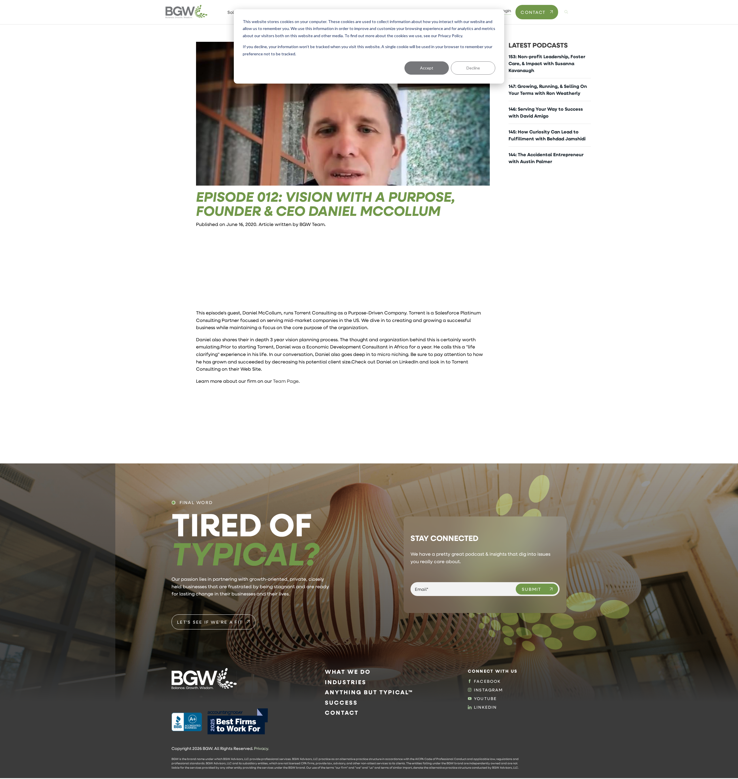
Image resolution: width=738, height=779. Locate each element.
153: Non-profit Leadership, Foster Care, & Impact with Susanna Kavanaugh (547, 63)
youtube (485, 698)
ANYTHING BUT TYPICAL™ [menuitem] (369, 692)
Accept (426, 67)
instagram (488, 690)
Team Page (286, 381)
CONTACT (533, 12)
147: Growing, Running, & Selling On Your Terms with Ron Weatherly (548, 89)
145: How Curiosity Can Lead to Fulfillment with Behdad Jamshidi (547, 135)
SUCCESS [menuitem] (341, 702)
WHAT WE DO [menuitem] (348, 672)
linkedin (485, 707)
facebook (487, 681)
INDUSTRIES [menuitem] (345, 682)
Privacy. (261, 748)
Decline (473, 67)
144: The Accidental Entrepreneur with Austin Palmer (546, 158)
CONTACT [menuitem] (342, 712)
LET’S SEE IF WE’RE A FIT (209, 622)
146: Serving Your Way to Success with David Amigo (546, 112)
